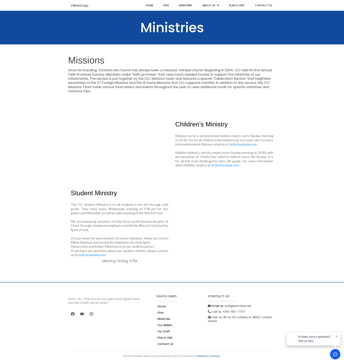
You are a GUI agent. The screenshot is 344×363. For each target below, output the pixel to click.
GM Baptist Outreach (208, 355)
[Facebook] (72, 314)
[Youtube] (82, 314)
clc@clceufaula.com (243, 144)
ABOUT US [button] (209, 5)
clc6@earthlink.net (237, 306)
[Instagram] (91, 314)
